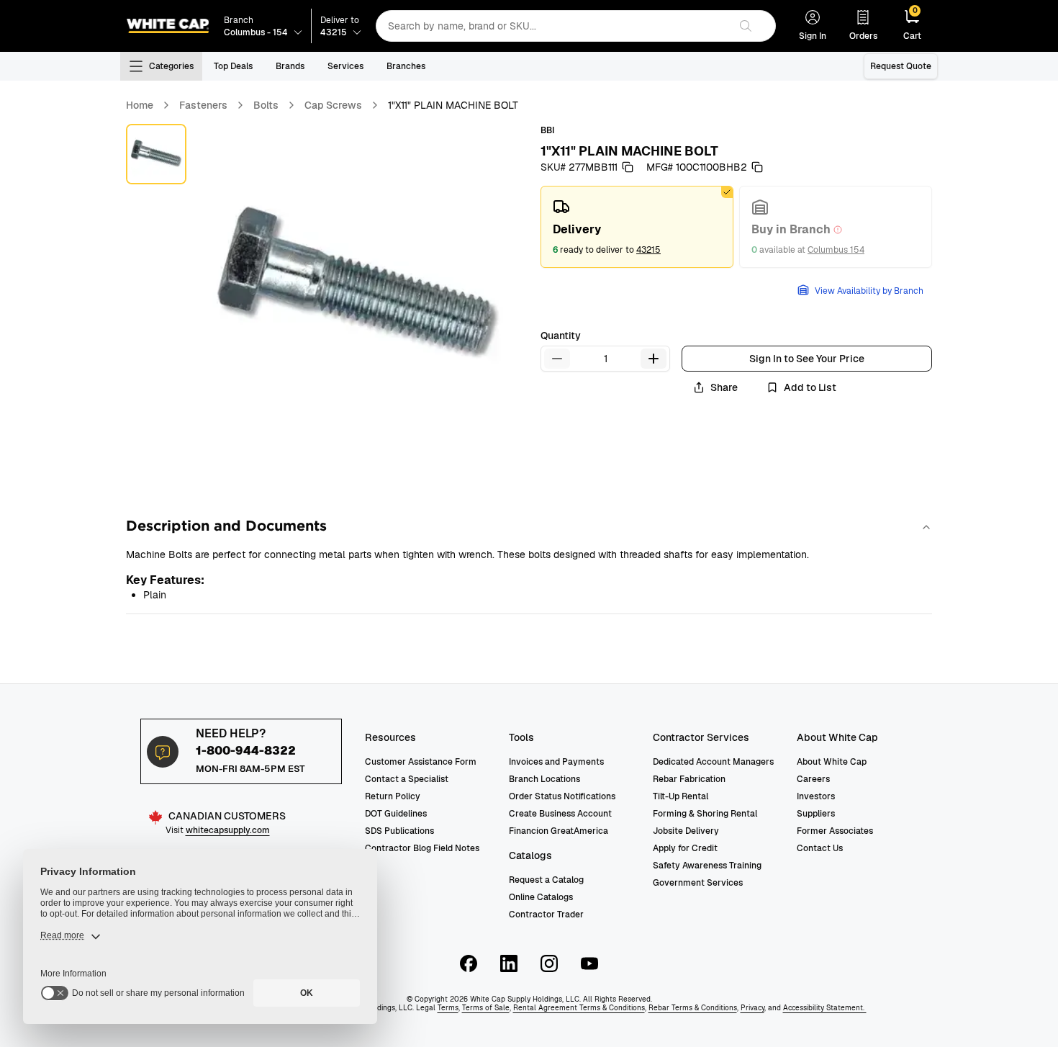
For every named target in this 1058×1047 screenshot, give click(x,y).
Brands (290, 66)
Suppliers (816, 813)
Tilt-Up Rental (680, 796)
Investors (816, 796)
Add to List (810, 387)
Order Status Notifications (562, 796)
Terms (448, 1007)
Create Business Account (560, 813)
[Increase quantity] (653, 359)
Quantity (561, 335)
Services (345, 66)
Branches (405, 66)
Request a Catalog (546, 880)
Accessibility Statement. (825, 1007)
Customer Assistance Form (420, 762)
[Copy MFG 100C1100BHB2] (757, 167)
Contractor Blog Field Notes (422, 848)
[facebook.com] (468, 963)
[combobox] (552, 26)
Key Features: (165, 580)
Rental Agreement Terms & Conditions (579, 1007)
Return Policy (392, 796)
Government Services (698, 883)
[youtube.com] (589, 963)
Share (724, 387)
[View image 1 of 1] (156, 154)
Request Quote (900, 66)
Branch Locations (544, 779)
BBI (547, 130)
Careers (813, 779)
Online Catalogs (541, 897)
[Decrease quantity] (557, 359)
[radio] (637, 227)
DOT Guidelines (396, 813)
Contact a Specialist (406, 779)
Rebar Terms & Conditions (692, 1007)
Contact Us (820, 848)
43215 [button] (648, 250)
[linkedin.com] (508, 963)
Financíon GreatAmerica (558, 831)
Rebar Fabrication (689, 779)
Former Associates (835, 831)
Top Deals (233, 66)
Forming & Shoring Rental (705, 813)
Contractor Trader (546, 914)
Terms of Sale (486, 1007)
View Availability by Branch (869, 291)
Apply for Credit (685, 848)
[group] (736, 227)
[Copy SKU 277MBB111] (627, 167)
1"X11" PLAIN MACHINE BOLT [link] (453, 105)
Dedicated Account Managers (713, 762)
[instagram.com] (549, 963)
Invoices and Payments (556, 762)
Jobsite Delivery (686, 831)
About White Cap (832, 762)
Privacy (752, 1007)
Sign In (812, 36)
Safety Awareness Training (707, 865)
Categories (171, 66)
